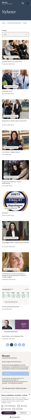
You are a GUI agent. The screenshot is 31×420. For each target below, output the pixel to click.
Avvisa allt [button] (23, 413)
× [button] (29, 394)
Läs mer (9, 402)
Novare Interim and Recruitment (14, 23)
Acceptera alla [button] (8, 413)
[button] (15, 417)
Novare (3, 23)
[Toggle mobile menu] (27, 3)
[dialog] (15, 406)
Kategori (4, 30)
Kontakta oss (7, 373)
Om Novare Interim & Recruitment (14, 388)
